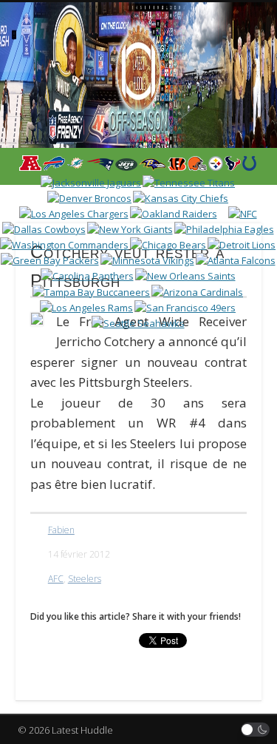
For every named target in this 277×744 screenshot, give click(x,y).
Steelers (84, 578)
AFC (56, 578)
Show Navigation (224, 132)
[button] (255, 730)
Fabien (61, 530)
